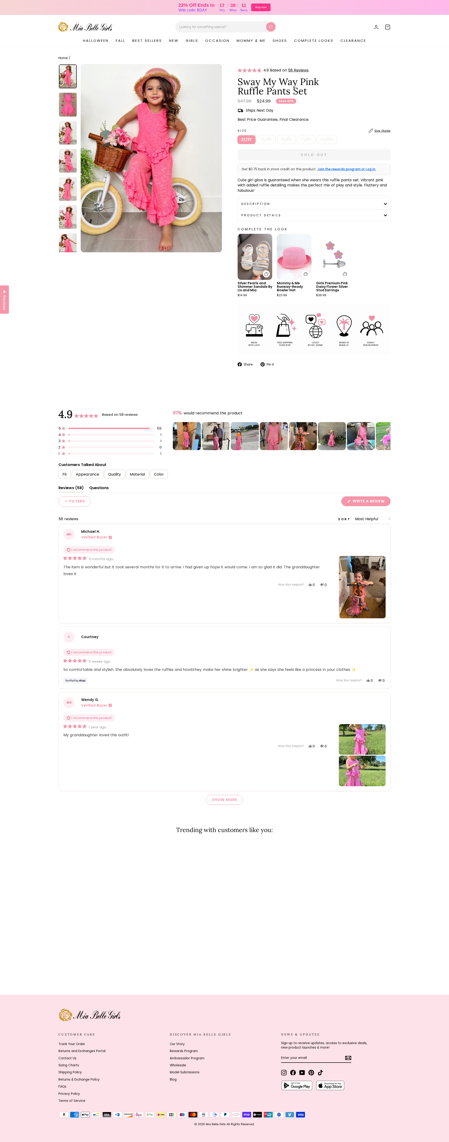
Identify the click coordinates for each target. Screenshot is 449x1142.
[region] (282, 436)
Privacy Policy (69, 1094)
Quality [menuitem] (114, 474)
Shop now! (261, 7)
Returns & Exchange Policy (79, 1079)
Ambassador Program (187, 1058)
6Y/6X (286, 139)
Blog (173, 1079)
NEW (174, 40)
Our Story (177, 1044)
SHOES (280, 40)
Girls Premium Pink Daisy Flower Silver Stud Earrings (332, 286)
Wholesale (178, 1065)
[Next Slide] (387, 436)
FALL (120, 40)
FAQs (62, 1086)
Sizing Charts (68, 1065)
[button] (250, 70)
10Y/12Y (326, 139)
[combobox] (225, 26)
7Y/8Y (306, 139)
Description (255, 204)
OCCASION (217, 40)
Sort (345, 519)
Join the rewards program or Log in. (346, 169)
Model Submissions (184, 1072)
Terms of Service (71, 1101)
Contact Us (67, 1058)
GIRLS (192, 40)
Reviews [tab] (71, 488)
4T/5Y (266, 139)
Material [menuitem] (137, 474)
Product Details (261, 215)
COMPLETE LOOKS (313, 40)
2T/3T (246, 139)
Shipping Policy (70, 1072)
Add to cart (263, 270)
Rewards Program (184, 1051)
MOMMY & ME (251, 40)
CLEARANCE (353, 40)
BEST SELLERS (147, 40)
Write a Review (371, 502)
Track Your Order (71, 1044)
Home (63, 58)
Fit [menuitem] (64, 474)
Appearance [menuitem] (87, 474)
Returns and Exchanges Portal (81, 1051)
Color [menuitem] (159, 474)
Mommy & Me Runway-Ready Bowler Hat (290, 286)
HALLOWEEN (96, 40)
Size (314, 131)
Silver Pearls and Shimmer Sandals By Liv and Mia (255, 286)
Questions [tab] (99, 488)
